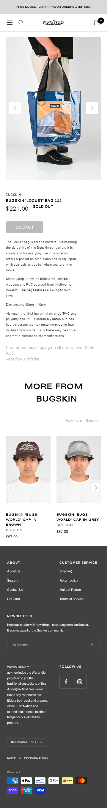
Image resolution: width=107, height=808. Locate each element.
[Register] (91, 645)
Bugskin (13, 195)
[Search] (21, 22)
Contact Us (15, 589)
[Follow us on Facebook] (66, 681)
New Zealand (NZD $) (24, 742)
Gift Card (13, 599)
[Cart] (97, 22)
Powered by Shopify (36, 757)
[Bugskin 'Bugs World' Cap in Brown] (28, 472)
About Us (14, 571)
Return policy (68, 580)
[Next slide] (92, 108)
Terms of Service (71, 599)
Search (12, 580)
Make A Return (70, 589)
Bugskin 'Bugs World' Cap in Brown (21, 519)
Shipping (65, 571)
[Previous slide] (11, 487)
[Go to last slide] (15, 108)
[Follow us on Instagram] (79, 681)
